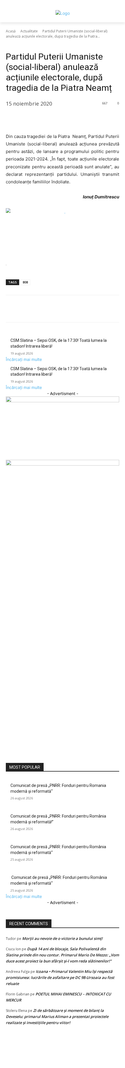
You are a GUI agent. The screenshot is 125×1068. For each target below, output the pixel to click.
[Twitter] (25, 118)
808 (25, 282)
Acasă (11, 31)
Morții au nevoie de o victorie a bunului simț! (62, 938)
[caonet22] (62, 464)
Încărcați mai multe (24, 359)
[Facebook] (11, 118)
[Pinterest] (38, 118)
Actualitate (29, 31)
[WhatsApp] (52, 118)
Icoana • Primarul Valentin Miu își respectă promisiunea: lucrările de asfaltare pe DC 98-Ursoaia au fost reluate (60, 977)
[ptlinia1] (62, 400)
